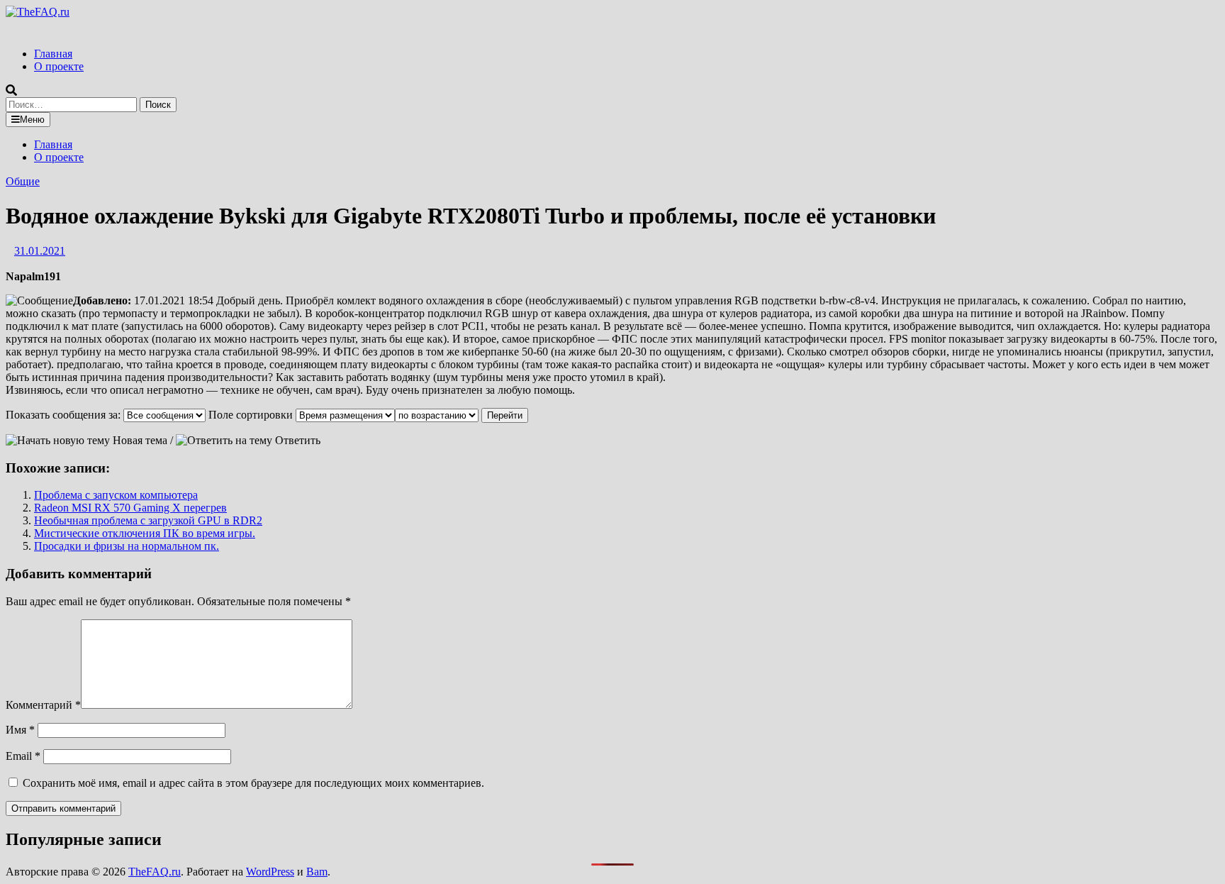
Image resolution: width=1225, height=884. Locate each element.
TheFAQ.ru (154, 872)
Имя (20, 730)
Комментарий (43, 705)
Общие (23, 181)
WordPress (270, 872)
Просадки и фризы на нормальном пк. (126, 546)
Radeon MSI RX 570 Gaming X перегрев (130, 508)
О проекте (59, 66)
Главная (53, 54)
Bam (317, 872)
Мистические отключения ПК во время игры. (144, 533)
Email (23, 756)
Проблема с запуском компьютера (116, 495)
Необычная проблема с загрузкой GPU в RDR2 (148, 520)
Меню (32, 119)
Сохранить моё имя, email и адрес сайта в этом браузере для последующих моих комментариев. (253, 783)
